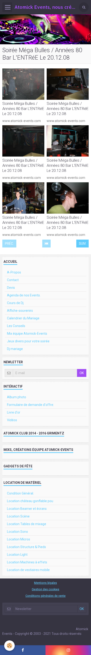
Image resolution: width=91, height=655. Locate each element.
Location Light (17, 554)
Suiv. (82, 243)
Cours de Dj (15, 303)
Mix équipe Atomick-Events (27, 333)
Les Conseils (16, 326)
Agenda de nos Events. (24, 295)
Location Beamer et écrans (27, 509)
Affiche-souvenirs (20, 310)
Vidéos (12, 420)
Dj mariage (15, 349)
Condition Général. (20, 493)
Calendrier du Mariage (23, 318)
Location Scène (18, 516)
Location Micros (18, 539)
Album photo (16, 397)
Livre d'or (13, 412)
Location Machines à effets (27, 562)
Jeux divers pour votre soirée (28, 341)
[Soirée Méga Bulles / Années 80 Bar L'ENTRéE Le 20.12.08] (23, 84)
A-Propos (14, 272)
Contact (13, 280)
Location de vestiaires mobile (28, 570)
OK (82, 373)
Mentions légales (45, 582)
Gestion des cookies (45, 589)
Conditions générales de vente (45, 595)
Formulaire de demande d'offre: (30, 405)
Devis (11, 287)
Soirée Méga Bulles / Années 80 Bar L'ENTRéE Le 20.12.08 (23, 108)
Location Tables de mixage (26, 524)
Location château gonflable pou (30, 501)
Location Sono (17, 531)
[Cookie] (9, 645)
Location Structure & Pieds (26, 547)
